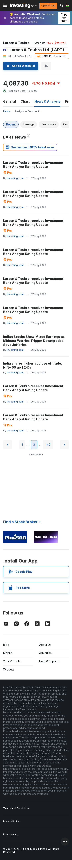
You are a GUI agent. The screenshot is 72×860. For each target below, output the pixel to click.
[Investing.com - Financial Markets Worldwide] (23, 5)
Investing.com (15, 178)
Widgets (8, 669)
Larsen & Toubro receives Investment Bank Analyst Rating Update (33, 165)
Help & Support (49, 661)
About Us (45, 644)
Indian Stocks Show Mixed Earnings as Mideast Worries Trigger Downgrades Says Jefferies (34, 341)
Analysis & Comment (27, 111)
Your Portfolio (12, 661)
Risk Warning (10, 834)
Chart (25, 101)
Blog (6, 644)
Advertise (45, 653)
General (9, 101)
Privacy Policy (11, 821)
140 (48, 444)
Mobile (7, 653)
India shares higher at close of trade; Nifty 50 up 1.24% (32, 365)
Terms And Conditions (16, 808)
